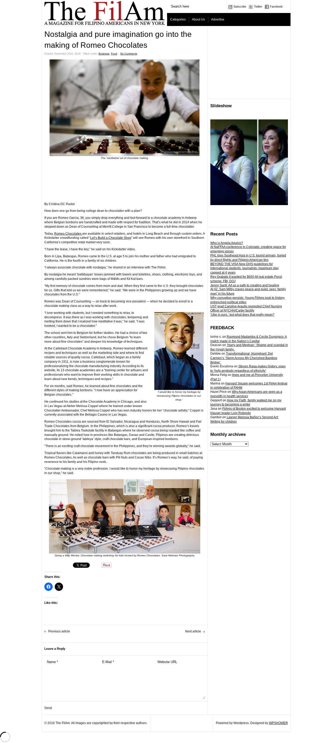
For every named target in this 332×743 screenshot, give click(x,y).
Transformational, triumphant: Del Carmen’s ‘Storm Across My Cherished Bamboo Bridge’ (243, 358)
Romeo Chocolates (68, 233)
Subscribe (239, 6)
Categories (178, 19)
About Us (198, 19)
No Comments (128, 53)
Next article (193, 631)
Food (114, 53)
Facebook (276, 6)
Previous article (59, 631)
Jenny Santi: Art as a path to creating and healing (244, 285)
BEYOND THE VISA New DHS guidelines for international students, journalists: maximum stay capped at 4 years (244, 268)
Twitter (258, 6)
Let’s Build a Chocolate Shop (110, 238)
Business (104, 53)
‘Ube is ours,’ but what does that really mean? (242, 314)
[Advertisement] (249, 62)
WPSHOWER (278, 723)
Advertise (217, 19)
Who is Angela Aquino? (226, 243)
